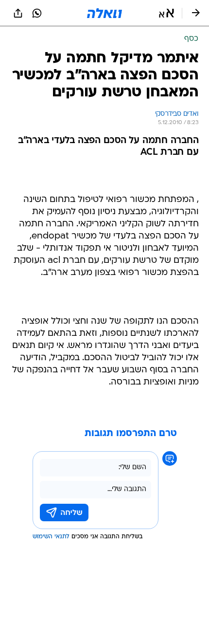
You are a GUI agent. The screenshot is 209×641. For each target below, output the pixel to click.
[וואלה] (104, 13)
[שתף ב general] (18, 13)
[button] (166, 13)
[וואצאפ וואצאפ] (37, 13)
